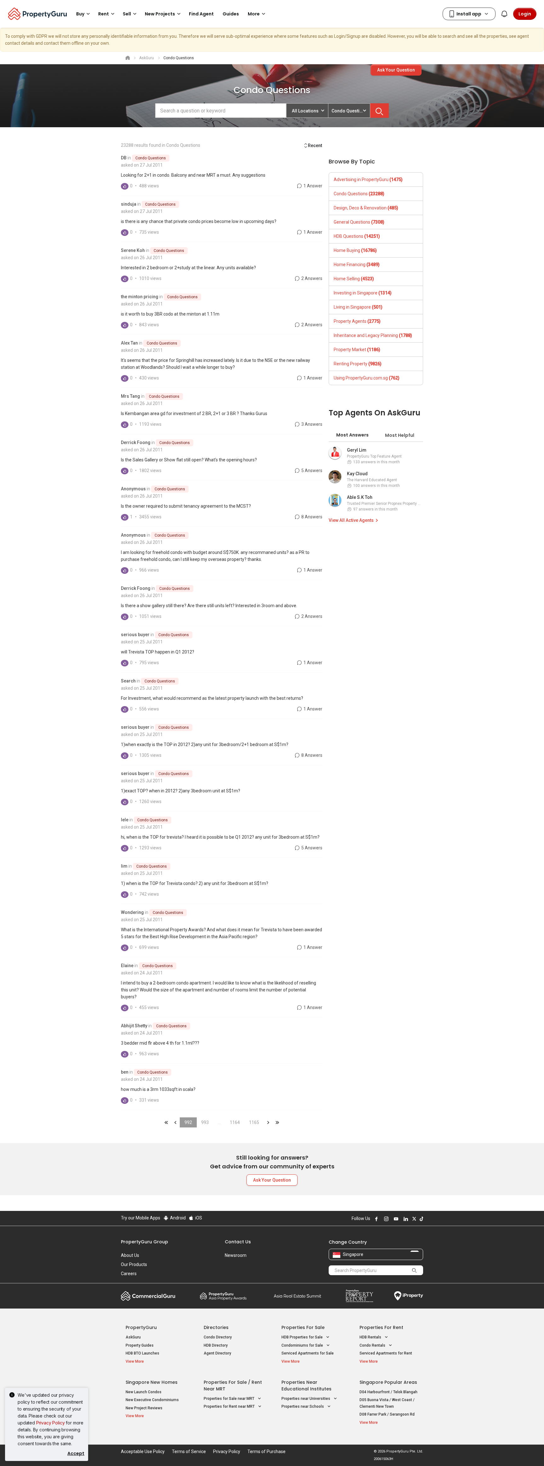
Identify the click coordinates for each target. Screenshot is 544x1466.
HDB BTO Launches (142, 1353)
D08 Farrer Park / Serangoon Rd (387, 1414)
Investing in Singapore (363, 292)
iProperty (408, 1296)
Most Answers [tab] (352, 435)
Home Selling (354, 278)
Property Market (357, 349)
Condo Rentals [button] (373, 1345)
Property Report (359, 1296)
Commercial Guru (148, 1296)
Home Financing (357, 264)
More (254, 14)
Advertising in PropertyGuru (368, 179)
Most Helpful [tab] (399, 435)
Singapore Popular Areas (388, 1382)
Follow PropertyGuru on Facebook (375, 1219)
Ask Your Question (396, 69)
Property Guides (140, 1345)
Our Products (134, 1264)
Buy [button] (80, 14)
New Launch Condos (144, 1392)
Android (177, 1217)
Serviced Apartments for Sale (307, 1353)
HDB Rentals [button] (371, 1337)
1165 (254, 1122)
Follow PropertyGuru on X (413, 1218)
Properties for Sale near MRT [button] (229, 1398)
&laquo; (166, 1122)
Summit (297, 1295)
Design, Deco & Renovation (366, 207)
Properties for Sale (303, 1327)
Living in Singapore (358, 307)
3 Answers (311, 424)
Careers (129, 1273)
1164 (235, 1122)
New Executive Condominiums (152, 1400)
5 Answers (311, 470)
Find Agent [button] (201, 14)
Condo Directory (218, 1337)
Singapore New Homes (152, 1382)
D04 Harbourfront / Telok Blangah (388, 1392)
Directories (216, 1327)
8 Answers (311, 516)
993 (205, 1122)
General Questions (359, 222)
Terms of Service (189, 1451)
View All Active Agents (351, 520)
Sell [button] (127, 14)
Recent (315, 145)
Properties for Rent (381, 1327)
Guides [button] (231, 14)
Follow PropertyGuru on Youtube (395, 1219)
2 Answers (311, 278)
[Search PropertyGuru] (414, 1270)
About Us (130, 1255)
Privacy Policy (50, 1422)
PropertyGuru (141, 1327)
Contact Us (238, 1242)
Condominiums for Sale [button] (302, 1345)
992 (188, 1122)
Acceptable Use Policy (143, 1451)
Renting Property (358, 363)
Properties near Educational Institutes (306, 1385)
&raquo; (268, 1122)
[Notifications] (504, 14)
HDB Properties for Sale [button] (302, 1337)
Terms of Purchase (266, 1451)
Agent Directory (217, 1353)
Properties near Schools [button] (303, 1406)
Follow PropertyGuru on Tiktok (420, 1218)
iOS (198, 1217)
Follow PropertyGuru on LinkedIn (405, 1219)
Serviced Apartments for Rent (386, 1353)
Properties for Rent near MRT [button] (230, 1406)
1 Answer (312, 185)
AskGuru (133, 1337)
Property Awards (223, 1295)
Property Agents (357, 321)
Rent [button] (103, 14)
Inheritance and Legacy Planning (373, 335)
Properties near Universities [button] (306, 1398)
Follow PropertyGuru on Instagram (385, 1219)
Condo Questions (150, 158)
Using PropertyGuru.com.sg (367, 377)
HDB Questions (357, 236)
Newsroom (235, 1255)
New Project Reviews (144, 1408)
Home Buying (355, 250)
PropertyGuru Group (144, 1242)
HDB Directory (216, 1345)
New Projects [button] (160, 14)
